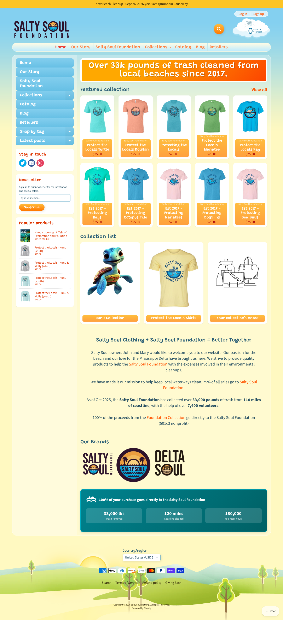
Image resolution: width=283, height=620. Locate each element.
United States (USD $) (140, 557)
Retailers (219, 47)
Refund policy (151, 582)
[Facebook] (31, 163)
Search (106, 582)
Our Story (81, 47)
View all (259, 90)
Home (60, 47)
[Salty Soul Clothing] (41, 29)
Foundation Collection (166, 418)
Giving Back (173, 582)
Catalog (183, 47)
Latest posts (47, 142)
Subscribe (32, 207)
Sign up (258, 14)
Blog (200, 47)
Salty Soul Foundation (118, 47)
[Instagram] (40, 163)
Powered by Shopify (141, 608)
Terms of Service (126, 582)
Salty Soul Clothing (140, 604)
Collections (158, 48)
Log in (243, 14)
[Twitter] (23, 163)
